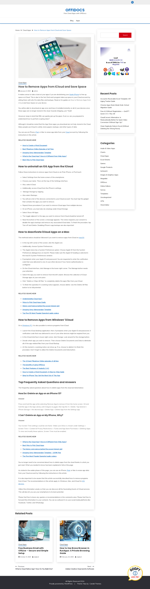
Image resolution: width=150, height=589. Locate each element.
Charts (102, 152)
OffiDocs (75, 10)
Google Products (106, 167)
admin (36, 91)
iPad (37, 132)
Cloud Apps (22, 83)
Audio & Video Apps (107, 148)
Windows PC (27, 325)
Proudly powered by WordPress (61, 584)
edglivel (36, 557)
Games (103, 163)
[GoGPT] (135, 574)
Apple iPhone (74, 94)
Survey (103, 190)
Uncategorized (105, 197)
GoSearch (104, 171)
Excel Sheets (105, 160)
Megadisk (103, 178)
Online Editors (105, 186)
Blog (71, 21)
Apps (78, 21)
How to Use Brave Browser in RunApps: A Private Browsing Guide (75, 551)
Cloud (68, 132)
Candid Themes (95, 584)
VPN (102, 201)
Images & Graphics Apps (109, 175)
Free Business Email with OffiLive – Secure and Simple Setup (33, 551)
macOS (81, 237)
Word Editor (104, 205)
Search (125, 35)
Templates (104, 194)
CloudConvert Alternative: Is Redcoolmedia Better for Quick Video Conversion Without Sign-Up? (113, 119)
